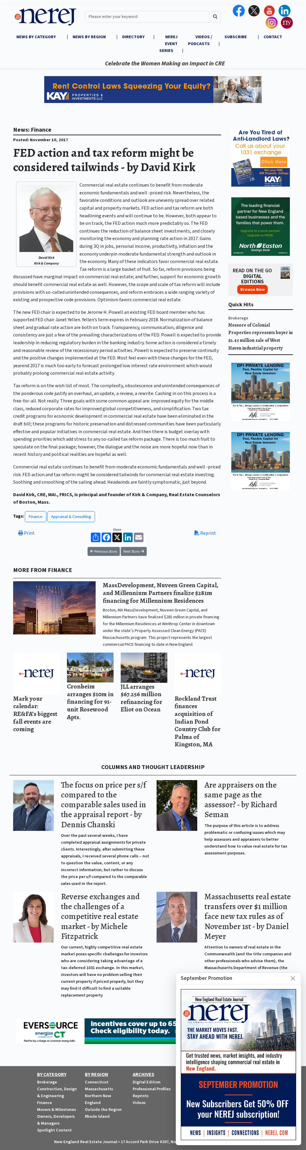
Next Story (132, 551)
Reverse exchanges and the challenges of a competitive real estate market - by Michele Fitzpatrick (100, 916)
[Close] (293, 978)
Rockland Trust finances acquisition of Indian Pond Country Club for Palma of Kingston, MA (198, 721)
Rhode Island (97, 1116)
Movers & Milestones (56, 1109)
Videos (139, 1103)
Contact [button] (273, 37)
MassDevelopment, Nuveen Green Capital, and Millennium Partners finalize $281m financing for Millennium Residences (160, 593)
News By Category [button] (36, 37)
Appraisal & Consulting (71, 516)
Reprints (141, 1096)
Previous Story (105, 551)
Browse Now (252, 289)
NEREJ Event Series (168, 44)
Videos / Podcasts (200, 40)
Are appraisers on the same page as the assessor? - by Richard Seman (240, 799)
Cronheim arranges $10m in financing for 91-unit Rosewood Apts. (90, 701)
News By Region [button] (90, 37)
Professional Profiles (152, 1089)
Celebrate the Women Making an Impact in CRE (141, 63)
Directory (133, 37)
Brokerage (238, 318)
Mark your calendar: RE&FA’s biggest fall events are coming (35, 713)
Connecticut (96, 1082)
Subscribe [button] (236, 37)
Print (29, 533)
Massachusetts (99, 1089)
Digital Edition (146, 1082)
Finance (35, 516)
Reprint (207, 533)
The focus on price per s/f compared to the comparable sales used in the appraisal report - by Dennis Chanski (103, 804)
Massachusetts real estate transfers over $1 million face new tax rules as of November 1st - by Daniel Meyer (247, 916)
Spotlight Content (54, 1130)
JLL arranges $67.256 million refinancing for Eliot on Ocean (141, 698)
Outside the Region (103, 1109)
